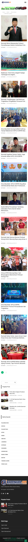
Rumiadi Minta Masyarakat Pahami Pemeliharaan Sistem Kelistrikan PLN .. (13, 44)
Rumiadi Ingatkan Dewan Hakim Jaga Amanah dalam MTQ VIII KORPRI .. (13, 155)
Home (4, 12)
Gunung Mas (4, 451)
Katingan (3, 445)
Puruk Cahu (4, 464)
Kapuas (3, 426)
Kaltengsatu (13, 538)
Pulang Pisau (4, 429)
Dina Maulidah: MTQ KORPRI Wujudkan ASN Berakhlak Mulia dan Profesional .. (13, 185)
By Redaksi (3, 47)
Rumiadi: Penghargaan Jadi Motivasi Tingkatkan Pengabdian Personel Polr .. (13, 100)
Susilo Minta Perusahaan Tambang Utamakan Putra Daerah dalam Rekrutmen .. (12, 208)
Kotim (2, 432)
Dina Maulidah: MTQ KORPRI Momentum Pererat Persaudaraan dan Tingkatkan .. (13, 306)
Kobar (2, 435)
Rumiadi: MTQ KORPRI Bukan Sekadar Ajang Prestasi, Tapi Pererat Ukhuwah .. (13, 362)
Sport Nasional (5, 528)
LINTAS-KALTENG (13, 395)
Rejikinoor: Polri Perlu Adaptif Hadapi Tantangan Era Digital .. (13, 74)
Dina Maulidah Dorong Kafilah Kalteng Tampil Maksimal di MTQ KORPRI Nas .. (13, 130)
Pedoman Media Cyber (14, 539)
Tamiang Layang (5, 460)
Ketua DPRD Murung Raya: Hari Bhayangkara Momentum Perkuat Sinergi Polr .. (12, 274)
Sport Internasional (6, 531)
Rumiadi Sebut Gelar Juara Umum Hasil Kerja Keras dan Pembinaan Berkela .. (13, 337)
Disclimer (21, 539)
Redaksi (6, 539)
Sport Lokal (4, 525)
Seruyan (3, 438)
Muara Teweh (4, 454)
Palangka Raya (5, 422)
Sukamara (3, 448)
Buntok (3, 457)
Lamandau (3, 441)
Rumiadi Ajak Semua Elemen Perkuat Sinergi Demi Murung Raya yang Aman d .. (14, 239)
